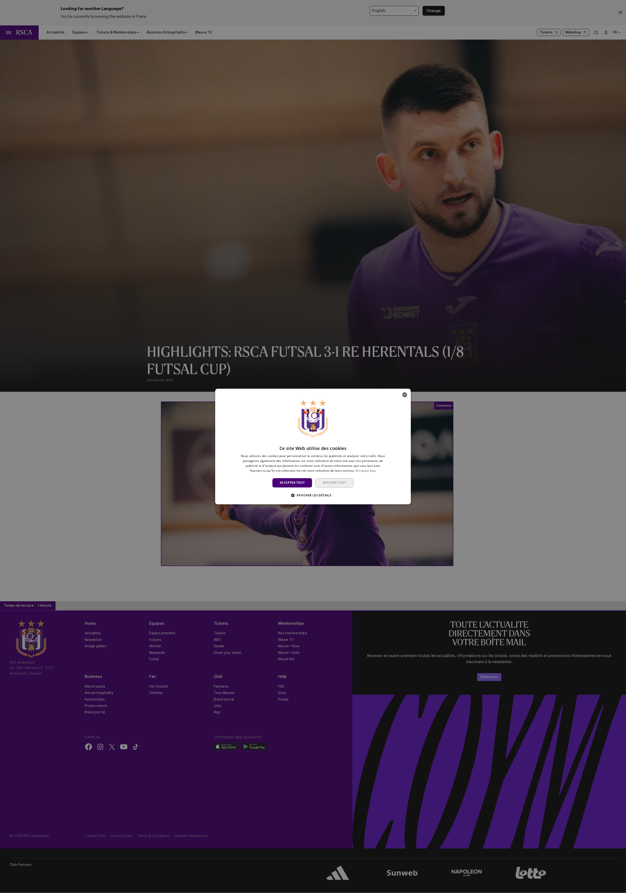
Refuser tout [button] (334, 482)
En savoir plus (366, 471)
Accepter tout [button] (292, 482)
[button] (313, 495)
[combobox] (404, 394)
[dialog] (313, 446)
